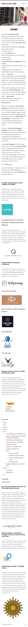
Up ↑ (25, 624)
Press (4, 431)
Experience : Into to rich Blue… (17, 455)
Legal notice (9, 470)
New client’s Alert (13, 461)
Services (5, 427)
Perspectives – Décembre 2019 (13, 446)
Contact (5, 468)
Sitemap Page (9, 472)
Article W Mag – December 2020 (14, 440)
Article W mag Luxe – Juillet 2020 (14, 442)
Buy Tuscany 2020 (14, 453)
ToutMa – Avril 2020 (11, 444)
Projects (5, 429)
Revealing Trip (9, 3)
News (7, 451)
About (4, 422)
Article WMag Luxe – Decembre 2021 (15, 433)
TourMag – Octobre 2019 (12, 449)
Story (4, 425)
